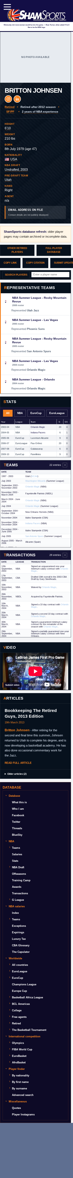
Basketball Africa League (27, 997)
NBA (11, 841)
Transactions (20, 893)
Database (14, 795)
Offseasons (19, 873)
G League (18, 899)
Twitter (16, 821)
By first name (20, 1081)
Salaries (17, 854)
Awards (16, 886)
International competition (24, 1036)
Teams (16, 847)
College (16, 1010)
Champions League (24, 984)
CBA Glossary (20, 945)
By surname (19, 1088)
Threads (17, 828)
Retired (16, 1023)
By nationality (20, 1075)
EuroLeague (19, 971)
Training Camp (21, 880)
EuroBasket (19, 1055)
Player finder (17, 1068)
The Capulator (21, 951)
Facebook (18, 815)
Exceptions (19, 925)
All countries (20, 964)
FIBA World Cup (22, 1049)
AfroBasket (19, 1062)
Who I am (18, 808)
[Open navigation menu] (7, 7)
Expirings (18, 932)
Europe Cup (19, 990)
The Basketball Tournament (29, 1029)
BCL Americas (21, 1003)
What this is (19, 802)
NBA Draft (18, 867)
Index (15, 912)
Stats (15, 860)
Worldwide (15, 958)
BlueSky (17, 834)
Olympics (18, 1042)
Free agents (19, 1016)
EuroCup (17, 977)
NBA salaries (17, 906)
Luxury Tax (19, 938)
